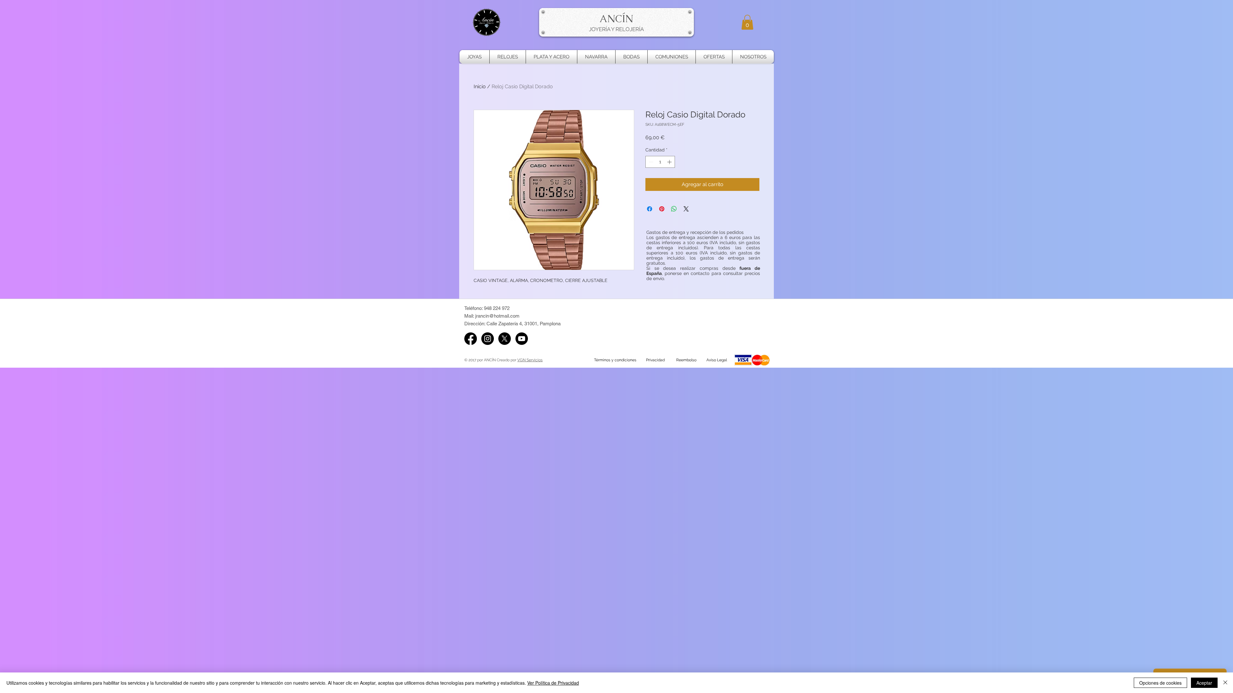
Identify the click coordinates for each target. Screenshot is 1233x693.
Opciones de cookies (1160, 683)
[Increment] (670, 161)
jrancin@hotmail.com (497, 316)
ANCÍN (616, 18)
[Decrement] (650, 161)
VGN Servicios (530, 360)
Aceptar (1204, 683)
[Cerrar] (1225, 683)
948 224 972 (497, 308)
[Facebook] (470, 338)
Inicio (480, 86)
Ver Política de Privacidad (553, 683)
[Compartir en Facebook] (649, 209)
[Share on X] (686, 209)
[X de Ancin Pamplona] (504, 338)
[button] (747, 22)
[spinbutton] (660, 161)
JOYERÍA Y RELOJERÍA (616, 29)
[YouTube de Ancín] (521, 338)
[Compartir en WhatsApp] (674, 209)
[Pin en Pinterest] (662, 209)
